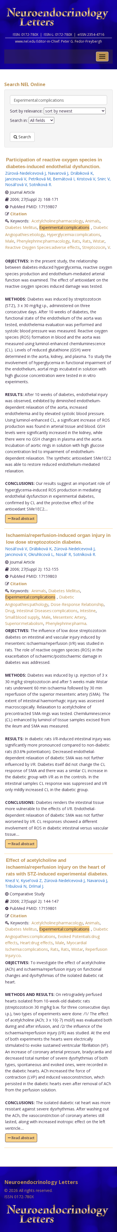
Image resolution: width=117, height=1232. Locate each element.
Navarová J (58, 173)
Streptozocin (93, 247)
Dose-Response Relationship (77, 604)
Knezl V (11, 880)
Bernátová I (63, 179)
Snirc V (103, 179)
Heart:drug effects (36, 942)
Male (9, 241)
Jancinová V (15, 179)
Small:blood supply (22, 617)
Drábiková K (81, 173)
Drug (9, 610)
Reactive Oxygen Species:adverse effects (42, 247)
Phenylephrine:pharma (65, 623)
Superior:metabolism (24, 623)
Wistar (99, 241)
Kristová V (86, 179)
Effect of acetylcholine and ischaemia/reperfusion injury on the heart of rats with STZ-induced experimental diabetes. (57, 867)
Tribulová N (15, 886)
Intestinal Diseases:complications (47, 610)
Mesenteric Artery (69, 617)
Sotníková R (40, 184)
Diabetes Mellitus (21, 227)
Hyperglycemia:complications (73, 234)
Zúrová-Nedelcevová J (25, 173)
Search (24, 136)
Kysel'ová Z (31, 880)
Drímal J (36, 886)
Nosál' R (63, 554)
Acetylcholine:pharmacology (57, 221)
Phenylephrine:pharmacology (43, 241)
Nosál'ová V (16, 184)
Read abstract (22, 518)
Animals (92, 221)
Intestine (88, 610)
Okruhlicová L (40, 554)
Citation (18, 213)
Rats (76, 241)
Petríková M (39, 179)
